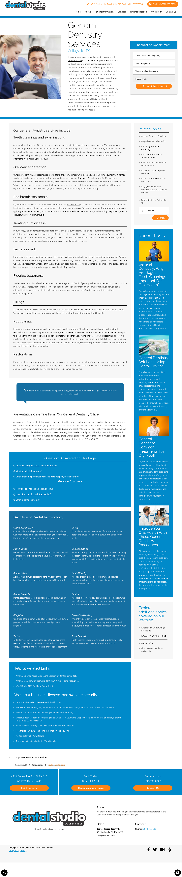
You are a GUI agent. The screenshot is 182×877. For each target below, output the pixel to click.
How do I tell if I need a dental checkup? (35, 488)
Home (78, 11)
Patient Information (104, 11)
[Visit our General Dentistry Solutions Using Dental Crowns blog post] (154, 354)
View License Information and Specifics (56, 725)
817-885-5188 (73, 204)
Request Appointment (91, 788)
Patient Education (138, 11)
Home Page (68, 680)
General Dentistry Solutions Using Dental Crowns (153, 362)
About (88, 11)
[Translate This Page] (177, 872)
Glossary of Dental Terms (60, 675)
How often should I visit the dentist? (33, 494)
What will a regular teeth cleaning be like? (36, 465)
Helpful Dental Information (153, 141)
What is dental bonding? (28, 499)
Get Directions (29, 788)
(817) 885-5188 (75, 60)
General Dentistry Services (34, 757)
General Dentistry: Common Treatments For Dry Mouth (151, 447)
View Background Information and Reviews (49, 730)
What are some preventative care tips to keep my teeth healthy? (47, 476)
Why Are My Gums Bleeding (153, 635)
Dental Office (147, 643)
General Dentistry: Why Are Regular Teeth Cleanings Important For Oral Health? (152, 274)
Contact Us (171, 11)
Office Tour (156, 11)
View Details (38, 735)
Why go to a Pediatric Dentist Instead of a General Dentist (154, 189)
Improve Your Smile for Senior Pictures (151, 156)
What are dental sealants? (29, 471)
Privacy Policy (14, 851)
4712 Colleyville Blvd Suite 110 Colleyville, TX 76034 (116, 4)
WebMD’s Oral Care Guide (35, 685)
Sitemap (23, 851)
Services (122, 11)
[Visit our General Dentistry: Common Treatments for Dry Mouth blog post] (154, 435)
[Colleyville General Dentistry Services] (30, 98)
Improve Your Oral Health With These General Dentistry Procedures (153, 536)
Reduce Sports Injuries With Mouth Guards (153, 164)
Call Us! (164, 4)
